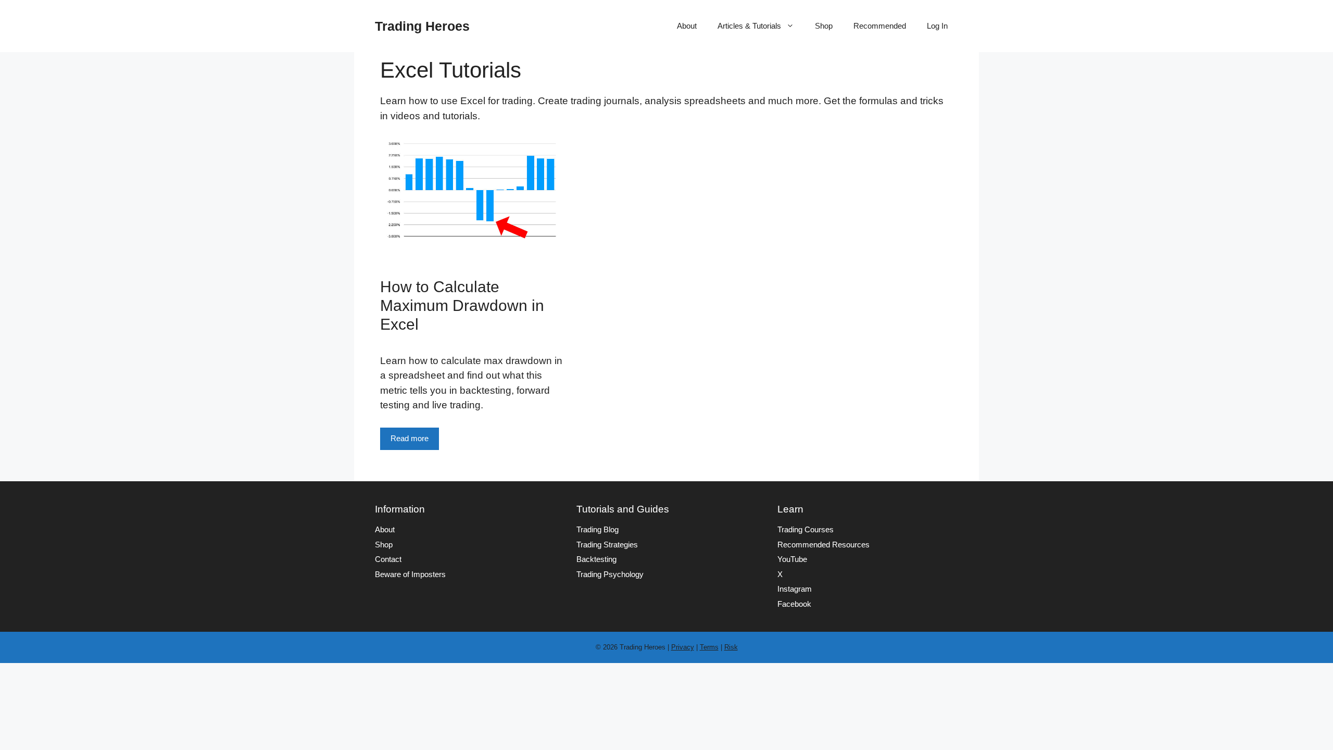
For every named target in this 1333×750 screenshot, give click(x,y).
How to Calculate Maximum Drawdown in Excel (462, 305)
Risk (731, 647)
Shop (824, 25)
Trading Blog (597, 529)
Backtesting (596, 559)
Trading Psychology (610, 574)
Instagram (794, 588)
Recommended (879, 25)
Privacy (682, 647)
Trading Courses (805, 529)
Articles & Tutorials (749, 25)
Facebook (794, 603)
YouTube (792, 559)
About (687, 25)
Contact (388, 559)
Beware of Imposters (410, 574)
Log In (937, 25)
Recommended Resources (823, 544)
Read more (410, 438)
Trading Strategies (607, 544)
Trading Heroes (422, 26)
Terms (709, 647)
